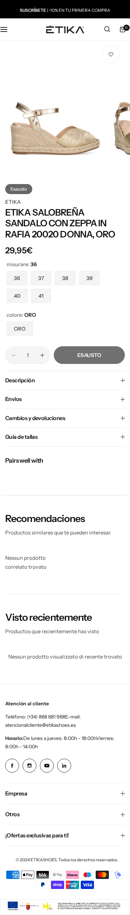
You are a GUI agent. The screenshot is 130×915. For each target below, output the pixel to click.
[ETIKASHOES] (65, 29)
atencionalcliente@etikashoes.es (40, 725)
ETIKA (13, 202)
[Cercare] (107, 29)
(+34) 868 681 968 (46, 717)
